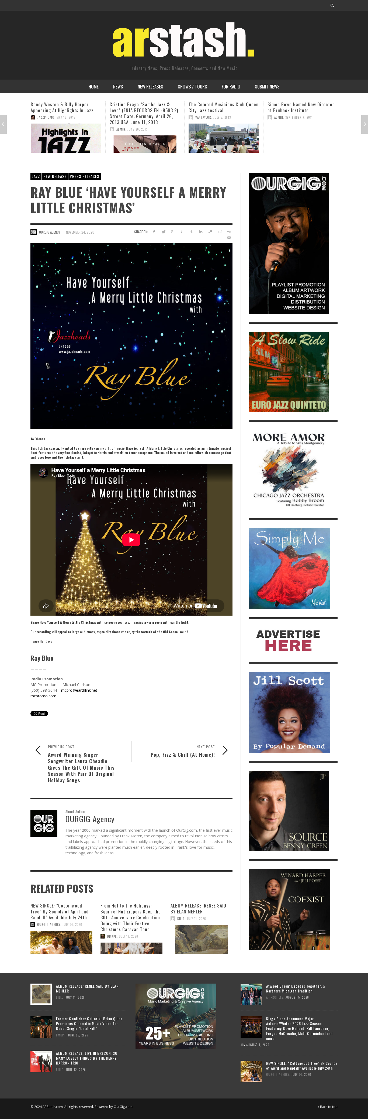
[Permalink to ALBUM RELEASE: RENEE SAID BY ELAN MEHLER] (201, 939)
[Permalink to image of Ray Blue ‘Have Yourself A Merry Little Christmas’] (131, 335)
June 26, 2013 (58, 129)
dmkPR (112, 936)
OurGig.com (123, 1106)
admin (41, 129)
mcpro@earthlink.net (79, 690)
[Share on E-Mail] (228, 237)
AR (242, 1045)
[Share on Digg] (228, 231)
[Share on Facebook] (154, 231)
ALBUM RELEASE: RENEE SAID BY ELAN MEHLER (198, 908)
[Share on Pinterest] (182, 231)
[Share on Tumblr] (191, 231)
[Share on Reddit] (219, 231)
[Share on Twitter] (163, 231)
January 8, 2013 (297, 117)
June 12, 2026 (76, 1069)
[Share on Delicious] (210, 231)
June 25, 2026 (78, 1035)
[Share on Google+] (172, 231)
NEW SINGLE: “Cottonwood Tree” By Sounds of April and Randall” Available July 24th (59, 911)
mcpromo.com (43, 695)
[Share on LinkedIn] (200, 231)
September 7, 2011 (220, 117)
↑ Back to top (328, 1106)
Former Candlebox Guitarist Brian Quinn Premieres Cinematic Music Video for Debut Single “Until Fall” (89, 1023)
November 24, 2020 (80, 232)
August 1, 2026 (257, 1045)
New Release (55, 176)
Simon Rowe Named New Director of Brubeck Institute (222, 107)
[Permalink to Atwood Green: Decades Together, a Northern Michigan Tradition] (251, 993)
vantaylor (124, 117)
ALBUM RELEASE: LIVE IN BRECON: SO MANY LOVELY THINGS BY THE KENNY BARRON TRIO (86, 1058)
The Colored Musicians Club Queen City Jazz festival (145, 107)
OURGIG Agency (50, 232)
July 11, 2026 (128, 936)
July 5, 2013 (143, 117)
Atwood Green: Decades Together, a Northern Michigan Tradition (295, 988)
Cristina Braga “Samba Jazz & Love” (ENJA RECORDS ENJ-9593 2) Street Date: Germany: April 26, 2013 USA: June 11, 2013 (65, 113)
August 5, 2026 (297, 997)
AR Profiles (274, 997)
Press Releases (84, 176)
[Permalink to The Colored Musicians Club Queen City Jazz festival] (145, 138)
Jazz (36, 176)
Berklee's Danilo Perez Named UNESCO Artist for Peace (297, 107)
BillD (181, 918)
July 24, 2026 (72, 924)
